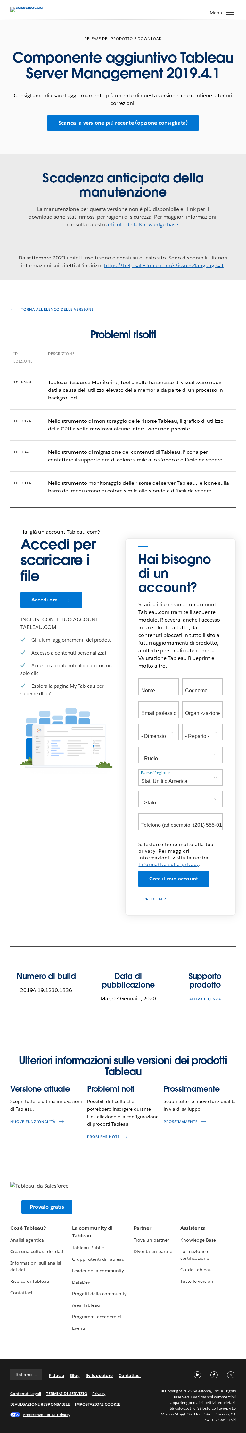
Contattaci (21, 1293)
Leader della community (98, 1271)
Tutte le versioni (197, 1281)
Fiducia (56, 1375)
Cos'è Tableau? (28, 1228)
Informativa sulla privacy (168, 864)
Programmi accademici (96, 1317)
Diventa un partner (154, 1251)
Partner (142, 1228)
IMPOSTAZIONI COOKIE (97, 1404)
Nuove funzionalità (32, 1121)
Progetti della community (99, 1294)
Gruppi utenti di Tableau (98, 1259)
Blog (75, 1375)
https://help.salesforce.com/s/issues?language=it (164, 265)
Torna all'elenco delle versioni (56, 309)
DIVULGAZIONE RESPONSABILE (40, 1404)
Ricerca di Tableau (29, 1281)
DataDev (81, 1282)
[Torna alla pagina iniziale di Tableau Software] (32, 7)
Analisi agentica (27, 1240)
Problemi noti (111, 1089)
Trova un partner (151, 1240)
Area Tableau (86, 1305)
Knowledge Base (198, 1240)
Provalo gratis (47, 1207)
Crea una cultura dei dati (36, 1251)
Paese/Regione (155, 773)
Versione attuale (40, 1089)
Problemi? (155, 899)
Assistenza (192, 1228)
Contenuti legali (25, 1393)
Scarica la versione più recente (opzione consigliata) (123, 123)
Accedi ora (44, 599)
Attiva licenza (205, 999)
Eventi (78, 1328)
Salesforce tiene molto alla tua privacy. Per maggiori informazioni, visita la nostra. (176, 854)
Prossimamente (192, 1089)
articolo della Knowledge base (142, 224)
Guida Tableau (195, 1270)
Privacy (98, 1393)
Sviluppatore (99, 1375)
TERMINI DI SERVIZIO (67, 1393)
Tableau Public (88, 1248)
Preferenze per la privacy (46, 1414)
